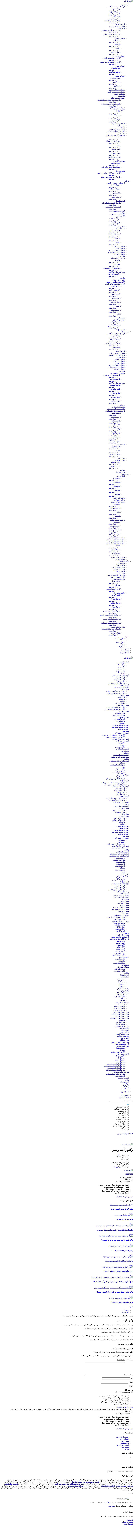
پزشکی (122, 127)
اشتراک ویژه (124, 652)
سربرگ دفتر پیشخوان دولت (111, 623)
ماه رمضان (117, 504)
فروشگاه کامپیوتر (114, 325)
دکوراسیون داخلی (114, 157)
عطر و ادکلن (116, 393)
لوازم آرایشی (116, 197)
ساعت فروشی (115, 385)
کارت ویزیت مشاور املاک (112, 58)
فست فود (117, 264)
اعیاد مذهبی (121, 476)
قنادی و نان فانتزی (118, 123)
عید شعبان (117, 478)
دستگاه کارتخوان (115, 454)
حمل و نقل (121, 28)
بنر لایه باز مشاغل (120, 1109)
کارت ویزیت (124, 5)
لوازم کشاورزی (115, 78)
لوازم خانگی (116, 298)
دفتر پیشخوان (116, 68)
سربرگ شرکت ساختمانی (112, 611)
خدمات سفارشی (120, 1119)
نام (131, 1378)
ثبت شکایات (125, 650)
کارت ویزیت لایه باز (119, 1126)
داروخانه (118, 44)
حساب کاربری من (122, 1437)
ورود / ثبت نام (124, 1097)
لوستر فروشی (116, 302)
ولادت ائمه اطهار (119, 498)
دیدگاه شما (128, 1375)
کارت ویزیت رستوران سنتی (111, 104)
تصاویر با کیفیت (119, 639)
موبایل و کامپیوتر (119, 161)
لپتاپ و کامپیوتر (115, 466)
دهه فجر (118, 545)
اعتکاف (118, 516)
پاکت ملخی (121, 563)
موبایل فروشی (115, 163)
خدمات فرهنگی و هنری (117, 90)
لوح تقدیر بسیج (115, 633)
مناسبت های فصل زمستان (115, 543)
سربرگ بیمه (116, 607)
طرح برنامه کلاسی (118, 567)
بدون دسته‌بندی (121, 1107)
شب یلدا (118, 585)
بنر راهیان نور (116, 549)
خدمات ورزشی (119, 94)
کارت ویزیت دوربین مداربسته (110, 62)
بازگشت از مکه (115, 526)
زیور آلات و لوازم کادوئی (116, 272)
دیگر (119, 314)
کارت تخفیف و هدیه (118, 577)
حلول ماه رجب (115, 508)
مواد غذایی (121, 125)
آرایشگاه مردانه (115, 12)
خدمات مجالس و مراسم (116, 92)
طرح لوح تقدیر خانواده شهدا (111, 629)
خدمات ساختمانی (119, 56)
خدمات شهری (120, 66)
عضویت (110, 1471)
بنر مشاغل (125, 331)
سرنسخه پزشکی (119, 569)
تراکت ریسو (120, 565)
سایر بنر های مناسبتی (117, 557)
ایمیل (130, 1382)
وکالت (122, 133)
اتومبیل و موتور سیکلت (117, 353)
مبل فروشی (116, 436)
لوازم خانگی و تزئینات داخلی (115, 135)
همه (125, 1105)
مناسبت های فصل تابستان (116, 539)
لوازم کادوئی (116, 401)
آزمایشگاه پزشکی (114, 234)
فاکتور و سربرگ (119, 593)
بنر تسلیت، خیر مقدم (117, 520)
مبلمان (118, 137)
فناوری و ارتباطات (118, 110)
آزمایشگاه (117, 40)
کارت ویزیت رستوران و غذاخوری (109, 100)
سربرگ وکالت (116, 603)
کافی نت (118, 112)
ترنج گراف (107, 1502)
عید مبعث (117, 486)
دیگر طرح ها (120, 171)
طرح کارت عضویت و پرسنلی (110, 177)
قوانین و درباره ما (123, 1445)
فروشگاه (126, 1133)
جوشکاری (117, 86)
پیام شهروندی (120, 559)
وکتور (123, 640)
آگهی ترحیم (121, 571)
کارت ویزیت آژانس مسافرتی (111, 30)
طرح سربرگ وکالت (62, 1484)
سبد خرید (125, 1095)
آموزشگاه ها (120, 24)
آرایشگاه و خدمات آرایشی (116, 7)
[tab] (64, 1310)
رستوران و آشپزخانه (118, 98)
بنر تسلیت (117, 522)
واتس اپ (130, 1522)
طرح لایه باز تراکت (119, 1123)
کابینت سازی (116, 149)
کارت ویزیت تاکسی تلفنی (112, 34)
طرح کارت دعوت (119, 579)
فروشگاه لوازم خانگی (113, 141)
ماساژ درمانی (116, 52)
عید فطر (118, 494)
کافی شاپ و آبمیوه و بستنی (115, 282)
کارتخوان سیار (116, 119)
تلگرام (124, 1522)
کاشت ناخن (117, 16)
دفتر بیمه (121, 96)
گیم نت (118, 115)
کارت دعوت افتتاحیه (114, 589)
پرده (119, 145)
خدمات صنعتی (120, 76)
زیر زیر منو (112, 10)
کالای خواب (117, 425)
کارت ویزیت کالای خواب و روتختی (109, 173)
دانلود (131, 1213)
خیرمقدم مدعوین (115, 534)
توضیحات (126, 1310)
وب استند (111, 1506)
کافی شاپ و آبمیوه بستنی (116, 131)
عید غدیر (118, 490)
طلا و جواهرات (115, 389)
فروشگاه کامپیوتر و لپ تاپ (111, 167)
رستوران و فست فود (117, 373)
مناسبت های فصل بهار (117, 537)
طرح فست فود (115, 379)
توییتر (125, 1524)
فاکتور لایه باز (116, 595)
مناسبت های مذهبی (118, 502)
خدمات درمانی (120, 38)
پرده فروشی (116, 286)
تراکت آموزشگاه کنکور (113, 207)
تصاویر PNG (120, 642)
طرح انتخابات (120, 573)
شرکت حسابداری (114, 72)
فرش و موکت (116, 153)
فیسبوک (130, 1524)
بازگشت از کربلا (115, 530)
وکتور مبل (116, 1167)
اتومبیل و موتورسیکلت (117, 26)
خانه (131, 1133)
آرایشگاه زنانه (116, 8)
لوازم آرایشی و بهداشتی (112, 20)
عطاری (118, 48)
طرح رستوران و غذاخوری (112, 375)
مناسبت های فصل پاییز (117, 541)
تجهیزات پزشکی (115, 230)
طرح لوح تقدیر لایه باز (117, 627)
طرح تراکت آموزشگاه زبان (111, 203)
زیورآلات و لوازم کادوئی (116, 108)
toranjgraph (129, 1174)
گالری (127, 637)
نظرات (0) (125, 1312)
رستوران (118, 260)
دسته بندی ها (124, 662)
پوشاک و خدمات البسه (117, 129)
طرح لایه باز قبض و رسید (116, 575)
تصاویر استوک (121, 1117)
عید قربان (117, 482)
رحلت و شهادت (119, 500)
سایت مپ (125, 1447)
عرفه (119, 512)
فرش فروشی (116, 310)
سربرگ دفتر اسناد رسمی (112, 619)
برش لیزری (117, 82)
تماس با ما (125, 648)
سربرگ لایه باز (116, 599)
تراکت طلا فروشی (114, 274)
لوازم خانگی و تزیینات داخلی (115, 411)
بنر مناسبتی (125, 474)
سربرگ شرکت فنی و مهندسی (110, 615)
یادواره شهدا (116, 553)
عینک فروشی (116, 397)
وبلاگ (127, 1449)
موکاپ (122, 644)
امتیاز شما (129, 1359)
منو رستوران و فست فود (112, 268)
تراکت (127, 181)
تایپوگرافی (121, 646)
